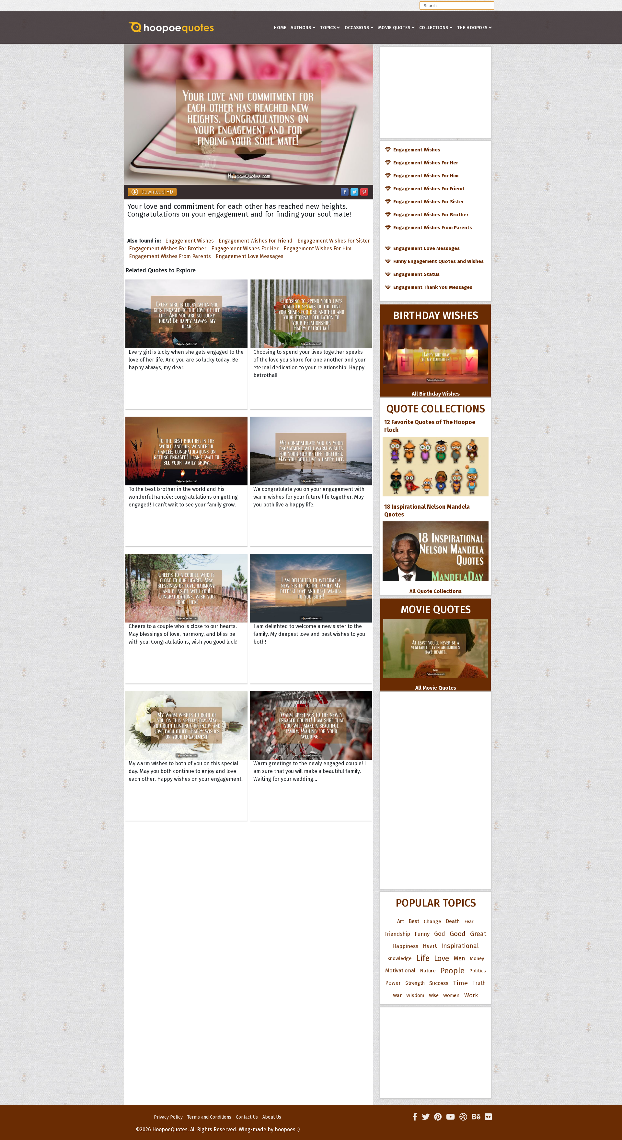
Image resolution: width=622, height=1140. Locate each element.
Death (453, 921)
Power (393, 983)
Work (471, 995)
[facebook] (414, 1117)
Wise (434, 995)
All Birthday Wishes (436, 394)
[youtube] (450, 1117)
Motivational (400, 971)
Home (280, 27)
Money (477, 958)
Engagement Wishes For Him (317, 248)
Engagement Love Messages (249, 256)
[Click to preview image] (248, 114)
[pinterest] (438, 1117)
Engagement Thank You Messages (431, 287)
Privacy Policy (168, 1117)
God (439, 933)
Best (414, 921)
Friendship (397, 934)
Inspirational (460, 946)
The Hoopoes (472, 27)
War (397, 995)
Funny (422, 934)
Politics (477, 971)
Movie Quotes (394, 27)
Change (432, 921)
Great (478, 934)
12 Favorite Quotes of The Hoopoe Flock (429, 426)
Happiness (405, 946)
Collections (433, 27)
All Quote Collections (435, 591)
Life (423, 958)
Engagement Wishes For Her (245, 248)
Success (438, 983)
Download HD (157, 192)
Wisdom (415, 995)
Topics (328, 27)
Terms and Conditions (209, 1117)
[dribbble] (463, 1117)
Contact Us (247, 1117)
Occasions (357, 27)
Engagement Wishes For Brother (167, 248)
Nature (428, 971)
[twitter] (426, 1117)
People (452, 971)
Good (458, 934)
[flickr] (488, 1117)
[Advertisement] (435, 92)
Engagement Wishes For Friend (256, 241)
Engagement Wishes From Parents (170, 256)
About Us (271, 1117)
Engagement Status (415, 274)
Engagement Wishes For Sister (333, 241)
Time (460, 983)
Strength (415, 983)
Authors (301, 27)
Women (451, 995)
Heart (430, 946)
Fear (469, 921)
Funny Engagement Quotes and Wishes (437, 261)
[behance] (476, 1117)
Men (459, 958)
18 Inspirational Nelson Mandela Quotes (427, 510)
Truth (479, 983)
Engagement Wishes (189, 241)
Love (441, 958)
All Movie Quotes (435, 688)
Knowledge (399, 958)
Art (400, 921)
